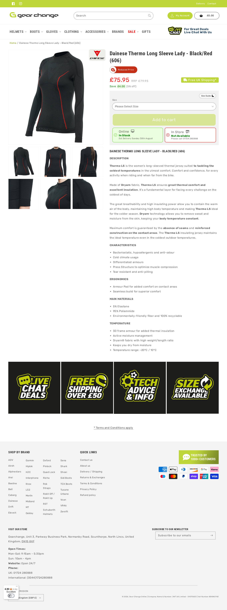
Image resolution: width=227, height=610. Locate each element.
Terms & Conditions (91, 483)
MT (27, 507)
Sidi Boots (66, 478)
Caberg (12, 495)
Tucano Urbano (64, 491)
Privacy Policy (88, 489)
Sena (63, 460)
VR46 (63, 505)
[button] (18, 31)
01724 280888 (190, 138)
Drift (10, 506)
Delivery (200, 3)
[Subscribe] (211, 535)
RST (45, 504)
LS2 (28, 489)
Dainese (13, 501)
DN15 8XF (28, 541)
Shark (63, 466)
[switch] (11, 596)
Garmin (30, 460)
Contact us (86, 460)
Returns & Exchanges (92, 477)
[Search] (149, 15)
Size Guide (206, 96)
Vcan (63, 499)
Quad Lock (49, 472)
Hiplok (29, 466)
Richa (46, 478)
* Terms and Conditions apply (113, 427)
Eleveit (12, 512)
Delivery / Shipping (91, 471)
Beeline (12, 483)
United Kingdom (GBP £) (24, 598)
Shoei (63, 472)
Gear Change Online (138, 597)
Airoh (11, 465)
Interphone (32, 478)
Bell (10, 489)
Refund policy (88, 495)
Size (114, 100)
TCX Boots (66, 484)
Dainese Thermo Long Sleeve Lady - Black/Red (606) (49, 43)
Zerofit (64, 511)
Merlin (29, 495)
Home (13, 43)
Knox (28, 484)
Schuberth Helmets (49, 511)
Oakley (30, 513)
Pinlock (47, 466)
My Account (182, 15)
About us (85, 465)
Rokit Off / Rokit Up (49, 496)
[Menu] (17, 587)
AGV (10, 460)
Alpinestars (14, 471)
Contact (211, 3)
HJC (28, 472)
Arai (10, 477)
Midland (30, 501)
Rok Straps (47, 486)
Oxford (47, 460)
